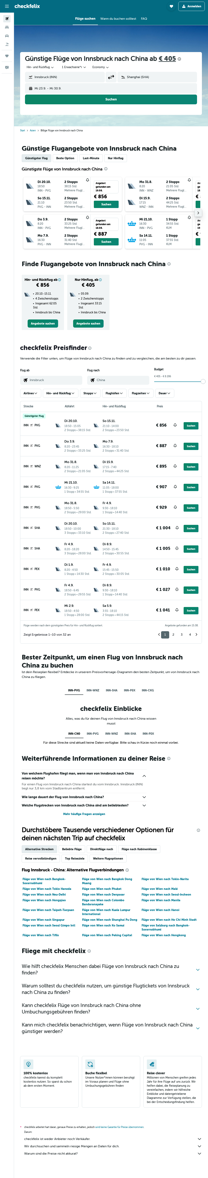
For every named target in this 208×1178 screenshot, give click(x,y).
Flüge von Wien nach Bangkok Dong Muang (107, 881)
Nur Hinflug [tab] (116, 158)
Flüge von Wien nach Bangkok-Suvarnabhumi (44, 881)
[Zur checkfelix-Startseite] (27, 6)
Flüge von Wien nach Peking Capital (107, 935)
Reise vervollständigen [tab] (40, 858)
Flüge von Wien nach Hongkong (164, 935)
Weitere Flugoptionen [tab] (108, 858)
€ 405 (167, 58)
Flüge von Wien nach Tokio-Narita (165, 879)
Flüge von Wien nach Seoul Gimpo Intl (49, 925)
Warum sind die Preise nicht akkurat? (51, 1153)
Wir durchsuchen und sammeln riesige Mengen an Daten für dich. (71, 1146)
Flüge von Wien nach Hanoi (160, 910)
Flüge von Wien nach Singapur (44, 919)
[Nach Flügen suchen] (7, 19)
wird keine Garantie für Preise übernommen (119, 1127)
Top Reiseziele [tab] (74, 858)
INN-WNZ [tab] (93, 690)
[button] (6, 6)
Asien (33, 130)
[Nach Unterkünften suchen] (7, 27)
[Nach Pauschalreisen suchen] (7, 44)
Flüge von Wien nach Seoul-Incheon (166, 894)
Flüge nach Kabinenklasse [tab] (139, 849)
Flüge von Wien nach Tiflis (41, 935)
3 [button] (182, 634)
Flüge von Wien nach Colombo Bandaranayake (103, 902)
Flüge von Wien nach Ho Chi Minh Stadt (169, 919)
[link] (43, 323)
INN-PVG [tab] (74, 690)
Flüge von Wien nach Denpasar (103, 894)
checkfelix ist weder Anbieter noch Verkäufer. (57, 1139)
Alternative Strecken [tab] (39, 849)
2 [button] (173, 634)
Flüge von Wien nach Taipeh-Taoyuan (48, 910)
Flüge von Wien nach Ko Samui (103, 925)
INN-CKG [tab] (148, 690)
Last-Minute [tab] (91, 158)
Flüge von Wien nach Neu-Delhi (44, 894)
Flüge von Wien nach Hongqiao (44, 900)
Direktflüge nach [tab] (101, 849)
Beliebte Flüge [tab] (72, 849)
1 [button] (165, 634)
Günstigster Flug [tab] (36, 158)
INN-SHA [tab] (111, 690)
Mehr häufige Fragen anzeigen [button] (84, 814)
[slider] (203, 381)
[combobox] (100, 67)
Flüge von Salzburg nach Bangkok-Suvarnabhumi (166, 927)
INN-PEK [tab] (129, 690)
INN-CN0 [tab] (74, 733)
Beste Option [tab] (65, 158)
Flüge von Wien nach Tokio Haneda (47, 888)
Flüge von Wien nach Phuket (101, 888)
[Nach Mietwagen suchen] (7, 36)
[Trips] (7, 56)
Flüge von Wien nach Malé (160, 888)
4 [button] (190, 634)
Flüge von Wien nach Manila (161, 900)
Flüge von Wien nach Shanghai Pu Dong (109, 919)
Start (22, 130)
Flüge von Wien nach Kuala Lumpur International (106, 912)
